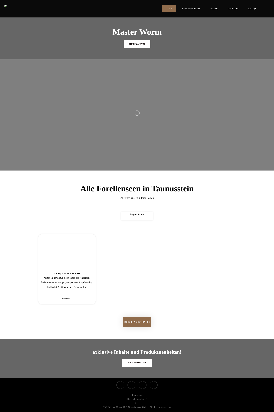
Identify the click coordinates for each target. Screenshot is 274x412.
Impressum (137, 395)
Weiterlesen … (67, 299)
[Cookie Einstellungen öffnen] (7, 408)
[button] (137, 322)
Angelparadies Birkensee (67, 273)
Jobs (137, 403)
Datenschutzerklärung (137, 399)
